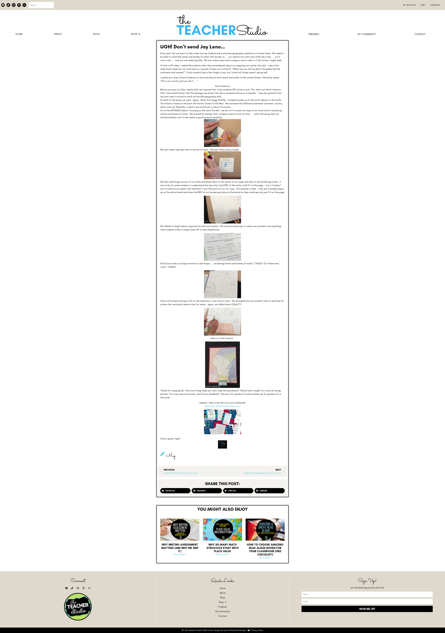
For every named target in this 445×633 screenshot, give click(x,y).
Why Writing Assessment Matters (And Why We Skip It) (179, 548)
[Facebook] (3, 5)
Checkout (435, 5)
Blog (96, 34)
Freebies (313, 34)
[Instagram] (14, 5)
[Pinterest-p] (19, 5)
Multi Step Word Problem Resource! (222, 406)
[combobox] (41, 5)
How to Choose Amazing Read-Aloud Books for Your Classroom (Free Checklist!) (265, 549)
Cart (422, 5)
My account (409, 5)
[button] (175, 490)
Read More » (179, 554)
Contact (420, 34)
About (58, 34)
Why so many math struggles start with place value (222, 548)
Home (19, 34)
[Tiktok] (8, 5)
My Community (367, 34)
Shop (134, 34)
